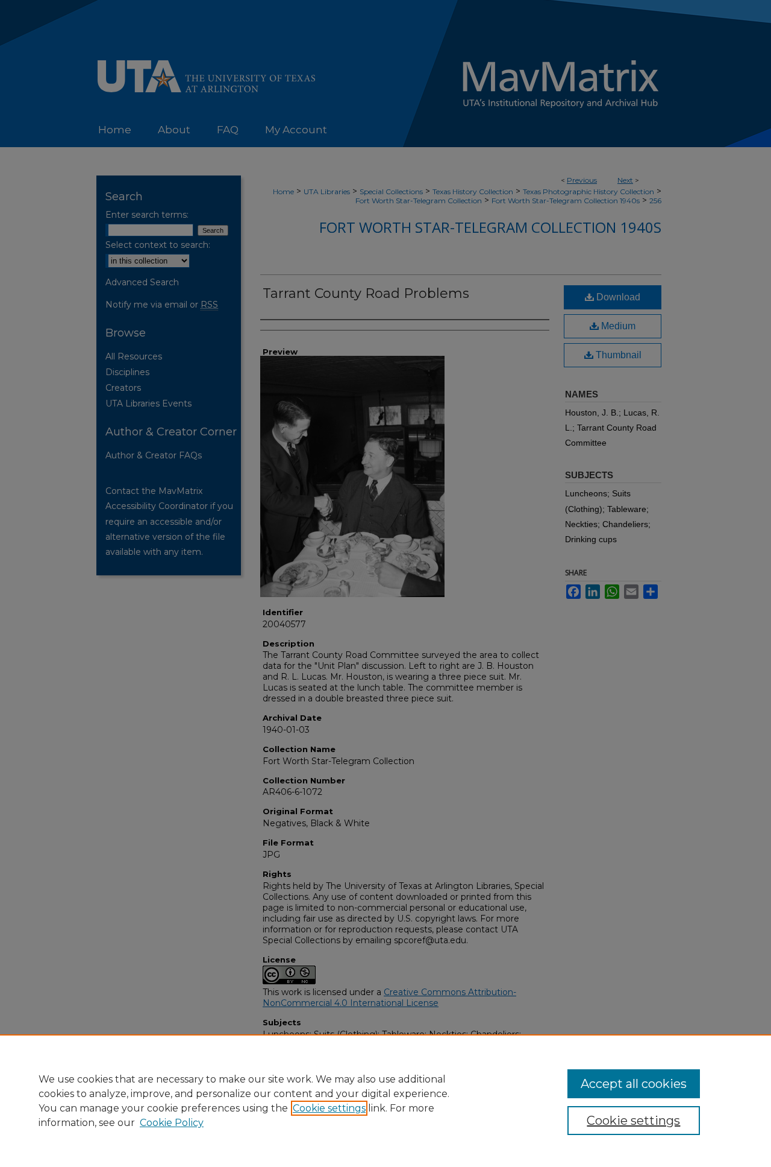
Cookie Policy (172, 1122)
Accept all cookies (634, 1084)
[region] (385, 1100)
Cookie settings (329, 1108)
